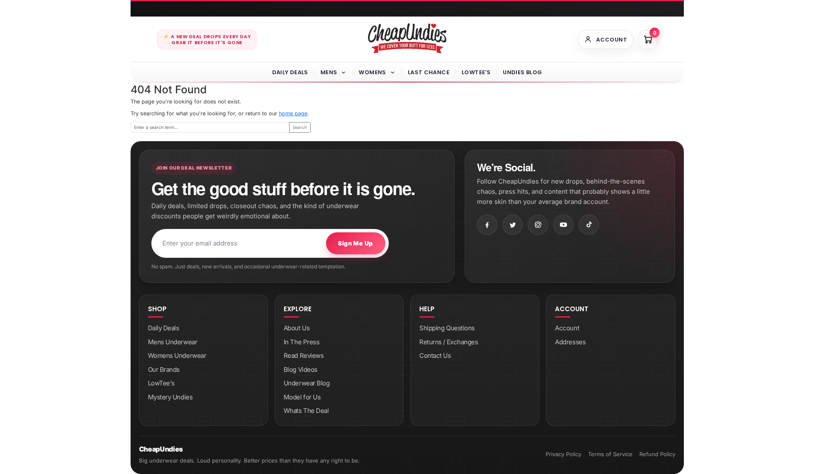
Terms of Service (610, 454)
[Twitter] (512, 225)
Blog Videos (301, 369)
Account (567, 328)
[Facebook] (487, 225)
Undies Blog (522, 72)
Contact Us (435, 355)
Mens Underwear (173, 342)
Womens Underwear (177, 355)
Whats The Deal (306, 411)
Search (300, 127)
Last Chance (428, 72)
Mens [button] (329, 72)
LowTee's (476, 72)
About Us (296, 328)
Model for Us (302, 397)
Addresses (570, 342)
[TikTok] (589, 225)
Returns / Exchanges (448, 342)
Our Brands (164, 369)
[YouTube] (563, 225)
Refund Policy (657, 454)
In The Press (302, 342)
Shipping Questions (447, 328)
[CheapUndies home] (407, 38)
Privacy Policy (563, 454)
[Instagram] (538, 225)
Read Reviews (304, 355)
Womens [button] (372, 72)
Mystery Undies (170, 397)
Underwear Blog (307, 383)
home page (293, 113)
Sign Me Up (355, 243)
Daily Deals (290, 72)
